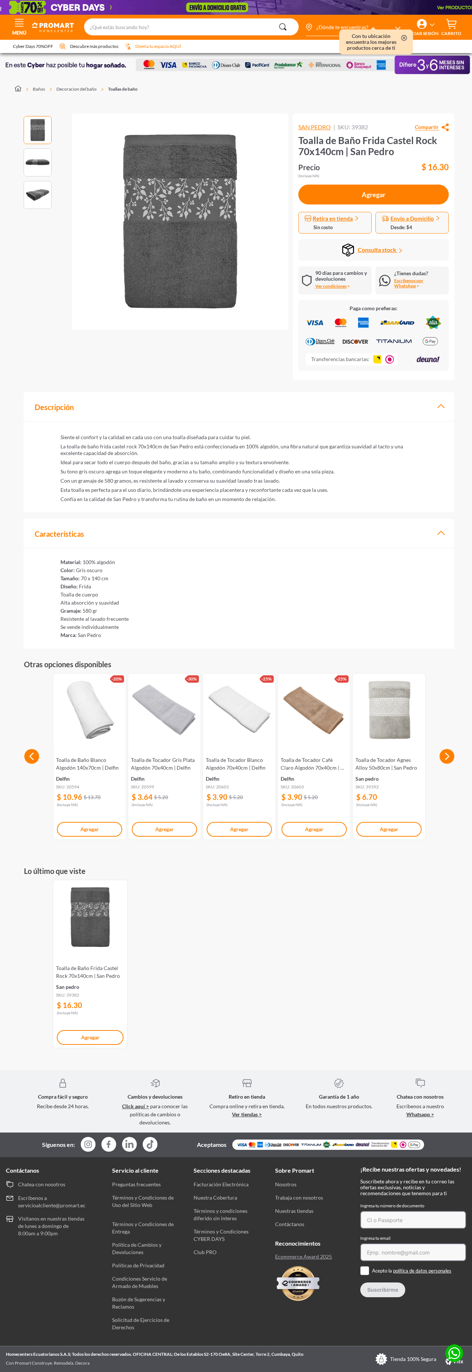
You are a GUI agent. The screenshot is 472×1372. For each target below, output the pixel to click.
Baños (39, 89)
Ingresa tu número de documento (392, 1205)
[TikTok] (150, 1144)
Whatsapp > (420, 1114)
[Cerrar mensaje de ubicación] (404, 38)
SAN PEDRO (314, 127)
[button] (353, 27)
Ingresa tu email (375, 1238)
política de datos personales (422, 1271)
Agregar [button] (373, 194)
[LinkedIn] (129, 1144)
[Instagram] (88, 1145)
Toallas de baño (123, 89)
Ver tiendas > (247, 1114)
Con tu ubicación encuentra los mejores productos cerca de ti (371, 42)
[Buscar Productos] (282, 26)
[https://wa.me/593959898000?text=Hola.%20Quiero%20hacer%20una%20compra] (454, 1353)
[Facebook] (108, 1145)
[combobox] (191, 27)
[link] (89, 755)
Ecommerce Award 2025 (303, 1257)
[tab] (239, 406)
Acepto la (411, 1271)
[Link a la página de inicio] (22, 89)
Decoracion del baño (76, 89)
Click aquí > (135, 1106)
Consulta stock (378, 249)
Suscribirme (382, 1290)
